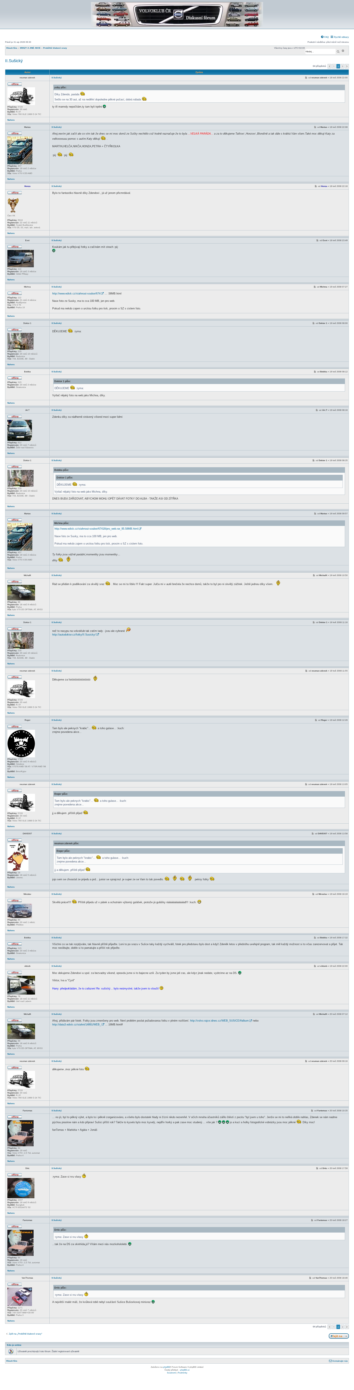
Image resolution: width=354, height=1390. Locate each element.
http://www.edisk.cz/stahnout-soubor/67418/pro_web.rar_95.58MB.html (96, 528)
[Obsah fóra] (177, 26)
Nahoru (11, 120)
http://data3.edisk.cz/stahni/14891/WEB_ (76, 1024)
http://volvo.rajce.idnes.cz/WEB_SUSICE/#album (219, 1020)
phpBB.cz (184, 1370)
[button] (329, 66)
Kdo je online (14, 1345)
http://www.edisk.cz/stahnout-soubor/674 (76, 293)
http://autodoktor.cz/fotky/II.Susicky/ (74, 634)
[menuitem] (325, 37)
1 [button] (334, 66)
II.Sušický (14, 60)
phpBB (166, 1367)
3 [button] (342, 66)
